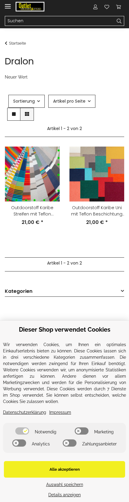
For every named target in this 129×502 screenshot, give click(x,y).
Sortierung (24, 101)
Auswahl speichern (64, 484)
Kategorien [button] (18, 291)
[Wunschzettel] (106, 7)
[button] (95, 7)
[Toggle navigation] (8, 4)
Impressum (60, 412)
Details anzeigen (64, 494)
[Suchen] (119, 21)
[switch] (22, 431)
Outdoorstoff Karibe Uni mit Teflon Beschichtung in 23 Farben (96, 211)
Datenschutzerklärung (24, 412)
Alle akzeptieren (65, 469)
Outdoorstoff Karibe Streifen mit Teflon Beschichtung (32, 211)
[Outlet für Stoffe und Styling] (30, 7)
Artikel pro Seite (69, 101)
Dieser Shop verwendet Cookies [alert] (64, 329)
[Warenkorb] (118, 7)
